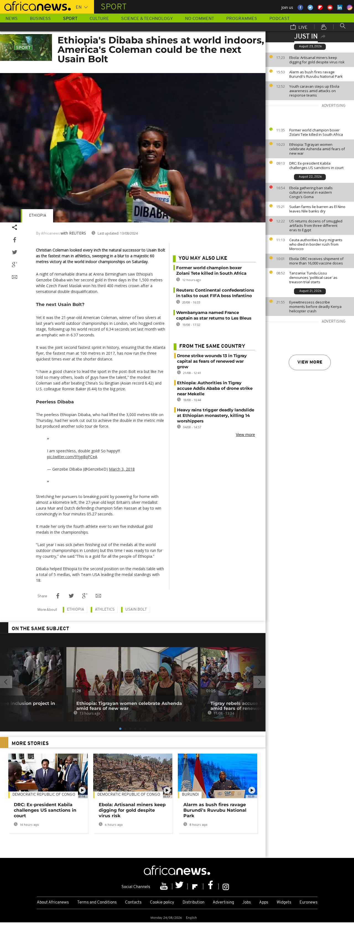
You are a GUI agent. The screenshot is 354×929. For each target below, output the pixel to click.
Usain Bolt (136, 610)
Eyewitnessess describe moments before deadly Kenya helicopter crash (315, 306)
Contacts (133, 903)
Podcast (279, 19)
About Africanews (53, 903)
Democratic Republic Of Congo (43, 795)
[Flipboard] (195, 886)
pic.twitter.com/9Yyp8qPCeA (72, 456)
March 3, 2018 (122, 469)
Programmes (241, 19)
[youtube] (164, 886)
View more (309, 362)
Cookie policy (162, 903)
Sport (70, 19)
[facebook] (211, 886)
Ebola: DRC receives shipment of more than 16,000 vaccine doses (316, 260)
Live (302, 27)
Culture (99, 19)
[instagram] (226, 886)
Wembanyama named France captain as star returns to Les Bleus (213, 315)
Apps (263, 903)
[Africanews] (35, 5)
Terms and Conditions (97, 903)
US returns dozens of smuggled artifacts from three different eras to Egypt (315, 225)
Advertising (223, 903)
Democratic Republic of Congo (128, 795)
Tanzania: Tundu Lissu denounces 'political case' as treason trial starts (313, 277)
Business (40, 19)
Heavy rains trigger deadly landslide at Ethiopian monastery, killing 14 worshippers (215, 415)
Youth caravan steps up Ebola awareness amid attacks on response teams (314, 90)
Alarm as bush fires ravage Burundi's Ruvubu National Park (316, 74)
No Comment (199, 19)
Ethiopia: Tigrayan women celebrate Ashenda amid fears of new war (317, 148)
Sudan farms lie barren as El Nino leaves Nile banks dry (317, 208)
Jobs (246, 903)
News (12, 19)
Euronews (308, 903)
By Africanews (48, 234)
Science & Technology (147, 19)
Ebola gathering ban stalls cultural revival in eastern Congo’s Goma (311, 192)
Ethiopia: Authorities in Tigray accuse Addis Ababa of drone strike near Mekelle (215, 388)
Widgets (284, 903)
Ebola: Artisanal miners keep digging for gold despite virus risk (317, 59)
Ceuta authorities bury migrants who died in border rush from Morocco (315, 244)
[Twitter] (180, 886)
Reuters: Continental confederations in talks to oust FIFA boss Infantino (215, 292)
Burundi (190, 795)
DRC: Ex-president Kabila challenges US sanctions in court (316, 165)
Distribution (193, 903)
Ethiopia (37, 216)
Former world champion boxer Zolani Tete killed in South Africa (316, 132)
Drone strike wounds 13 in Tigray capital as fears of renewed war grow (212, 361)
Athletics (104, 610)
